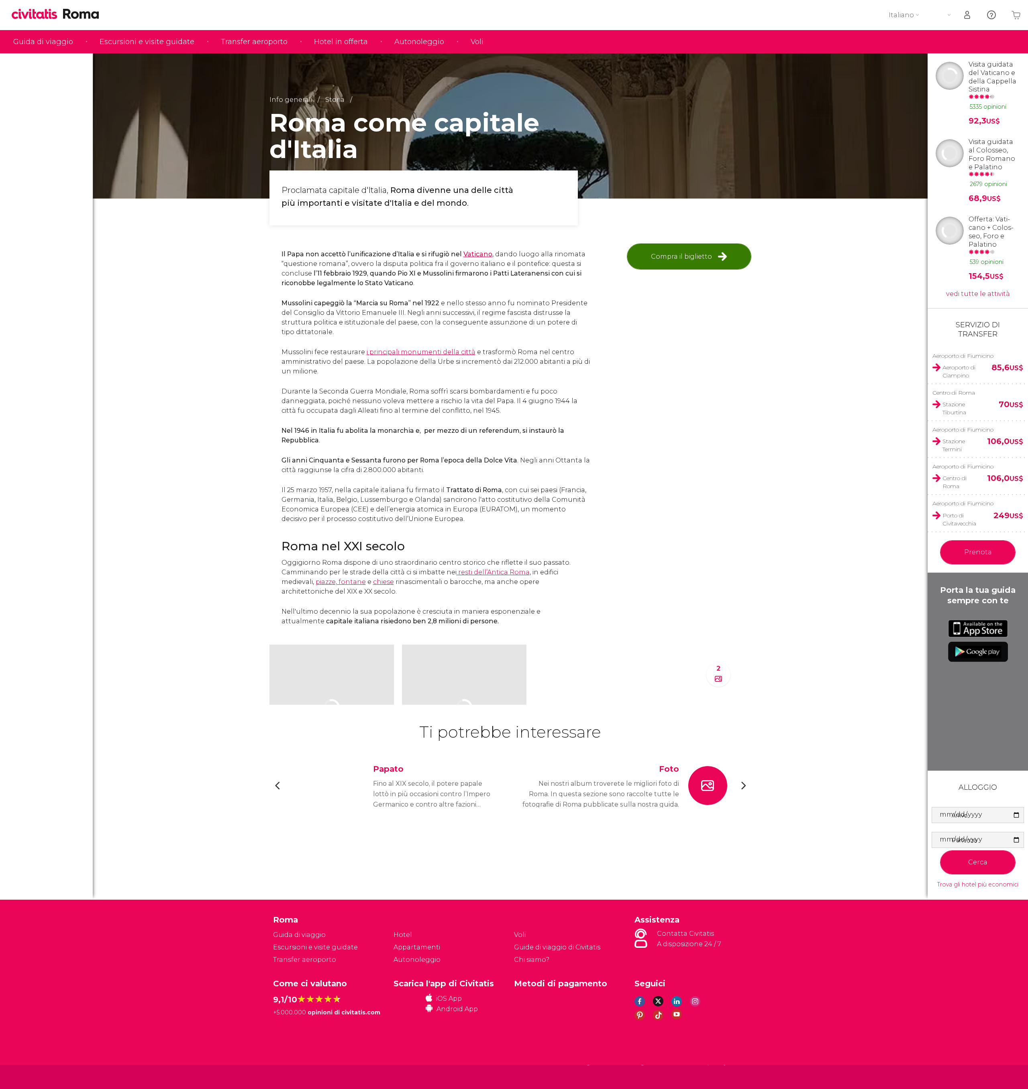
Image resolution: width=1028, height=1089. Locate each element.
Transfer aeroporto (254, 41)
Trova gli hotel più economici (977, 884)
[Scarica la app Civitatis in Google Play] (978, 651)
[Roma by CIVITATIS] (37, 15)
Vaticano (477, 254)
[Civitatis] (293, 1076)
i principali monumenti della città (421, 352)
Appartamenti (417, 947)
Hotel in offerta (341, 41)
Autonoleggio (419, 41)
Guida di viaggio (43, 41)
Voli (477, 41)
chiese (383, 582)
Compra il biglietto (681, 256)
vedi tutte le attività (978, 294)
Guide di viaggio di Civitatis (557, 947)
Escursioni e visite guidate (147, 41)
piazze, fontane (341, 582)
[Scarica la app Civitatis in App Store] (978, 628)
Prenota (978, 552)
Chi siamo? (531, 959)
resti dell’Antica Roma (493, 572)
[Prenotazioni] (968, 15)
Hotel (403, 935)
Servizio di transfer (978, 329)
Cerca (977, 862)
